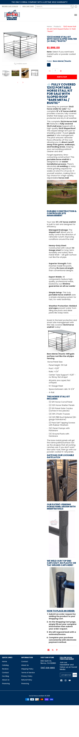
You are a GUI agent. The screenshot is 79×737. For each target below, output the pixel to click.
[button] (48, 650)
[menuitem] (76, 6)
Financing (6, 683)
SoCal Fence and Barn (37, 696)
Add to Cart (62, 77)
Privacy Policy (26, 676)
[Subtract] (49, 71)
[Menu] (75, 15)
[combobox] (52, 6)
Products (57, 26)
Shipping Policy (27, 669)
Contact (5, 672)
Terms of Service (28, 672)
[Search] (71, 6)
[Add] (61, 71)
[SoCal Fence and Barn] (12, 15)
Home (49, 26)
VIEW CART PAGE (28, 6)
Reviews (5, 669)
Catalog (5, 665)
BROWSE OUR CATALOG (10, 6)
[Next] (23, 82)
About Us (5, 680)
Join (75, 675)
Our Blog (5, 676)
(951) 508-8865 (48, 667)
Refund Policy (26, 680)
